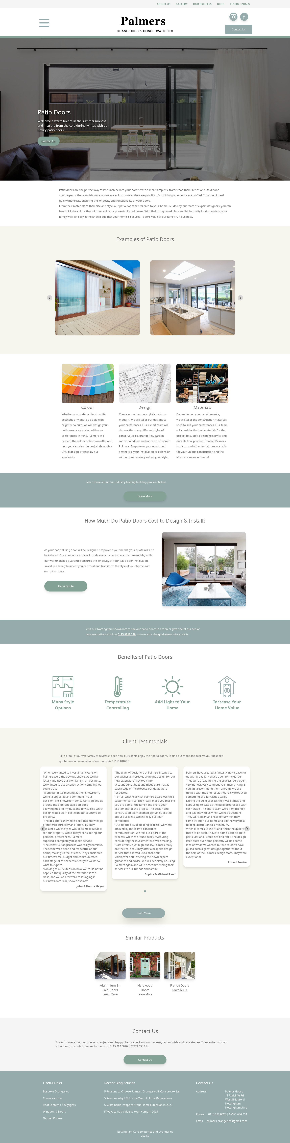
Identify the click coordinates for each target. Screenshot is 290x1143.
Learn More (145, 496)
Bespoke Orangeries (56, 1091)
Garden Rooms (52, 1118)
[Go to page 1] (145, 891)
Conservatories (52, 1098)
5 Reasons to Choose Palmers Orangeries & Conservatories (142, 1091)
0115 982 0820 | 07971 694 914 (227, 1114)
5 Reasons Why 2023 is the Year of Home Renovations (138, 1098)
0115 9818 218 (127, 634)
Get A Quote (66, 586)
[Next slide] (240, 298)
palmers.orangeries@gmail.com (226, 1121)
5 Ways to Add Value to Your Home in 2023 (131, 1111)
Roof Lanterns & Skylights (59, 1105)
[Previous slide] (49, 298)
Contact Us (239, 29)
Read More (144, 913)
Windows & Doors (54, 1111)
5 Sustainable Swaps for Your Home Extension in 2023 (138, 1105)
